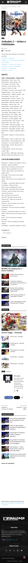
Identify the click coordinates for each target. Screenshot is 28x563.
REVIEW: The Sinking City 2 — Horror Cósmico (12, 270)
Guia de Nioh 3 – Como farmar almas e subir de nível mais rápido (17, 448)
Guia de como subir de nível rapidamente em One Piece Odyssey (18, 455)
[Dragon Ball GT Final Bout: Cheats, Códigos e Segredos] (5, 434)
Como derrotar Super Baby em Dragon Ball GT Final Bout (17, 420)
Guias (6, 6)
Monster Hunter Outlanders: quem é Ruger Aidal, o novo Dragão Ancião (17, 289)
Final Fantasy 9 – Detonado (16, 363)
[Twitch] (17, 550)
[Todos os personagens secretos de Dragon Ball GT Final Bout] (5, 303)
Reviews (3, 266)
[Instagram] (14, 390)
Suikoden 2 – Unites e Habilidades (11, 66)
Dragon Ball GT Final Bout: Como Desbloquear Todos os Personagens (17, 441)
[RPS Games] (3, 51)
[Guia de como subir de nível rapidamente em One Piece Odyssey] (5, 455)
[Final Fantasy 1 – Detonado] (5, 358)
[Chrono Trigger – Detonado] (14, 322)
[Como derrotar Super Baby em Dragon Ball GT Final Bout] (5, 296)
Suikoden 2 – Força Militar (9, 68)
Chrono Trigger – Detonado (12, 333)
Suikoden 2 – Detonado (8, 58)
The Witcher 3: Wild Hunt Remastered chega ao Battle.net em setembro (18, 283)
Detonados (4, 330)
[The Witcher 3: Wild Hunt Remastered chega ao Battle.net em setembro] (5, 283)
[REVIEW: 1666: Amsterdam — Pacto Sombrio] (5, 276)
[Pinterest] (13, 550)
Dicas (9, 6)
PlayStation (8, 371)
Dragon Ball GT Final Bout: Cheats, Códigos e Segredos (17, 434)
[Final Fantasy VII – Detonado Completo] (5, 345)
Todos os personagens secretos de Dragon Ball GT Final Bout (18, 427)
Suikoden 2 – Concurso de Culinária (11, 64)
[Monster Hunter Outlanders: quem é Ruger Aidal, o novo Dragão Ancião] (5, 289)
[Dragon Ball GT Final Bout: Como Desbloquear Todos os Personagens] (5, 441)
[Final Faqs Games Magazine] (14, 2)
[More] (22, 397)
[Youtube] (17, 390)
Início (3, 6)
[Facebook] (6, 550)
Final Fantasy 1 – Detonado (16, 357)
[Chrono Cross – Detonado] (5, 338)
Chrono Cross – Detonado (16, 336)
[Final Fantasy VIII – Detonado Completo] (5, 351)
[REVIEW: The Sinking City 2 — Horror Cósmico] (14, 258)
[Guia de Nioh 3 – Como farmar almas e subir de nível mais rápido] (5, 448)
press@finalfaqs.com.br (12, 539)
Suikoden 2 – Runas (7, 70)
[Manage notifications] (24, 557)
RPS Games (8, 50)
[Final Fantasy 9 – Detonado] (5, 365)
